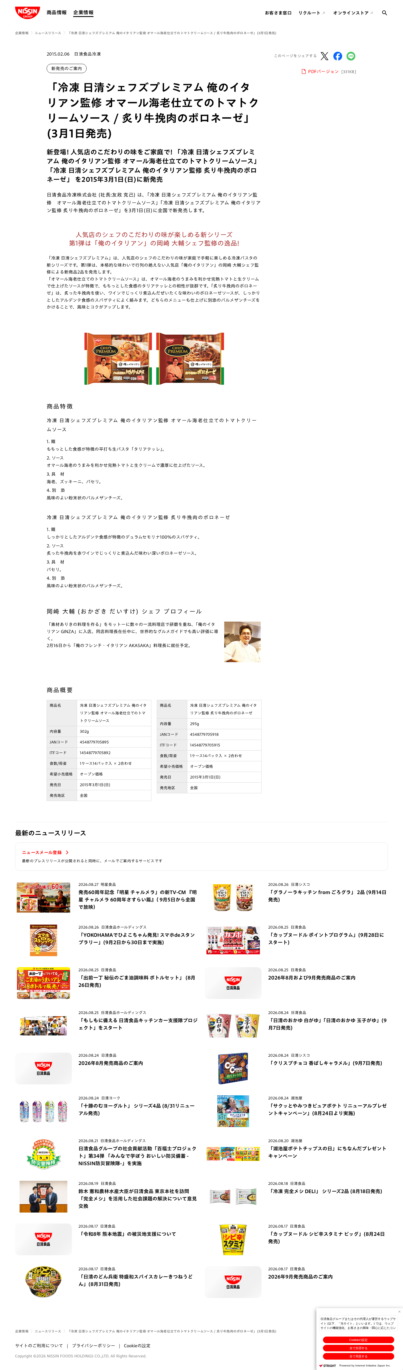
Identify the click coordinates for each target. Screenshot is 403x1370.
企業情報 (83, 12)
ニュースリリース (48, 33)
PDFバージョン (332, 71)
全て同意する (359, 1356)
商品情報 (57, 12)
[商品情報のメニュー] (68, 12)
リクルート (309, 13)
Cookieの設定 (358, 1340)
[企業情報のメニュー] (95, 12)
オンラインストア (351, 13)
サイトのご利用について (39, 1345)
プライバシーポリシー (93, 1345)
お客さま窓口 (278, 13)
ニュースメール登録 (42, 852)
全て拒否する (359, 1348)
